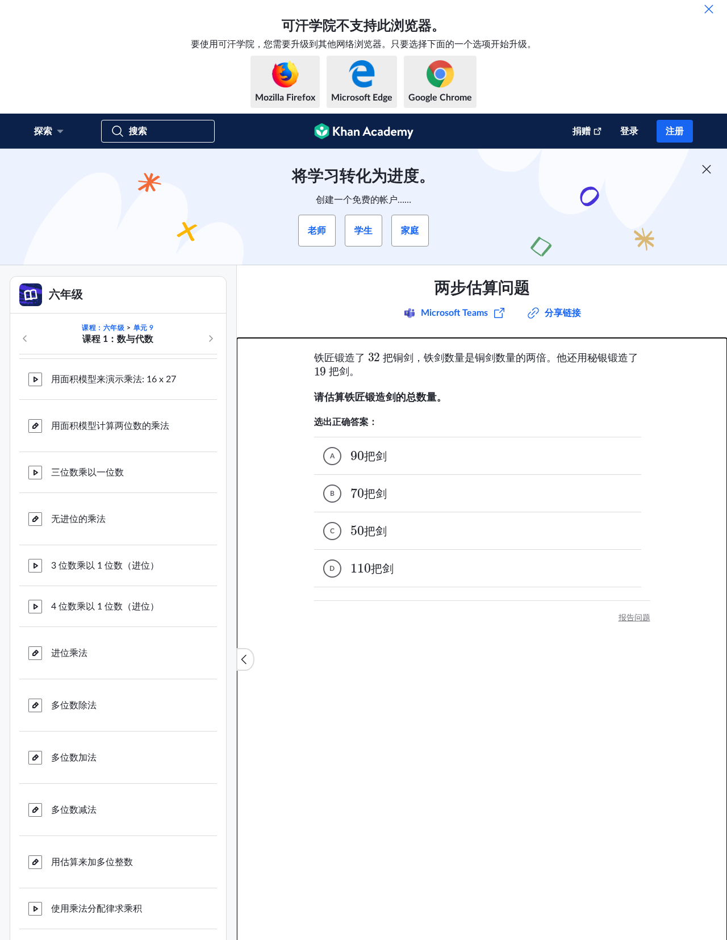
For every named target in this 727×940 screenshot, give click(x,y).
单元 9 (143, 327)
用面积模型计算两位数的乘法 (110, 363)
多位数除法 (74, 642)
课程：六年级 (103, 327)
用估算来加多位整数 (92, 799)
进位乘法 (69, 590)
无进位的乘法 (78, 456)
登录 (629, 131)
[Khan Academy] (363, 131)
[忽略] (709, 9)
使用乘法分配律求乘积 (96, 846)
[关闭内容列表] (245, 659)
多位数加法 (74, 695)
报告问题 (634, 618)
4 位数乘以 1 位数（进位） (105, 544)
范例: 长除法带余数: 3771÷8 (107, 887)
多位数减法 (74, 747)
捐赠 (582, 131)
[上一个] (25, 338)
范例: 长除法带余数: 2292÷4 (107, 928)
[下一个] (211, 338)
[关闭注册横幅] (706, 169)
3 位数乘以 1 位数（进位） (105, 503)
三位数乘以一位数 (87, 410)
